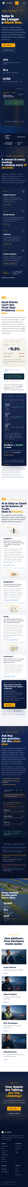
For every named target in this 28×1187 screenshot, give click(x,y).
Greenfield (18, 1146)
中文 (20, 2)
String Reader (5, 1155)
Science (17, 1170)
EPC (16, 1150)
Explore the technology (7, 277)
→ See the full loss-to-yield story (11, 778)
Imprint (3, 1184)
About (17, 1168)
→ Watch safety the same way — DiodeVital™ (10, 781)
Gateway (3, 1157)
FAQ (16, 1172)
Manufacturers (5, 1172)
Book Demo (18, 1174)
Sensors (3, 1152)
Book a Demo (7, 45)
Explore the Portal (14, 1113)
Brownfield (18, 1148)
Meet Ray (8, 705)
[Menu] (24, 3)
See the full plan (9, 455)
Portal (2, 1159)
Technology (4, 1146)
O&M (16, 1152)
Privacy (8, 1184)
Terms (12, 1184)
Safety (3, 1148)
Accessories (4, 1161)
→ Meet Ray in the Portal (8, 784)
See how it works (8, 50)
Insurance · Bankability (4, 1168)
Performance (4, 1150)
